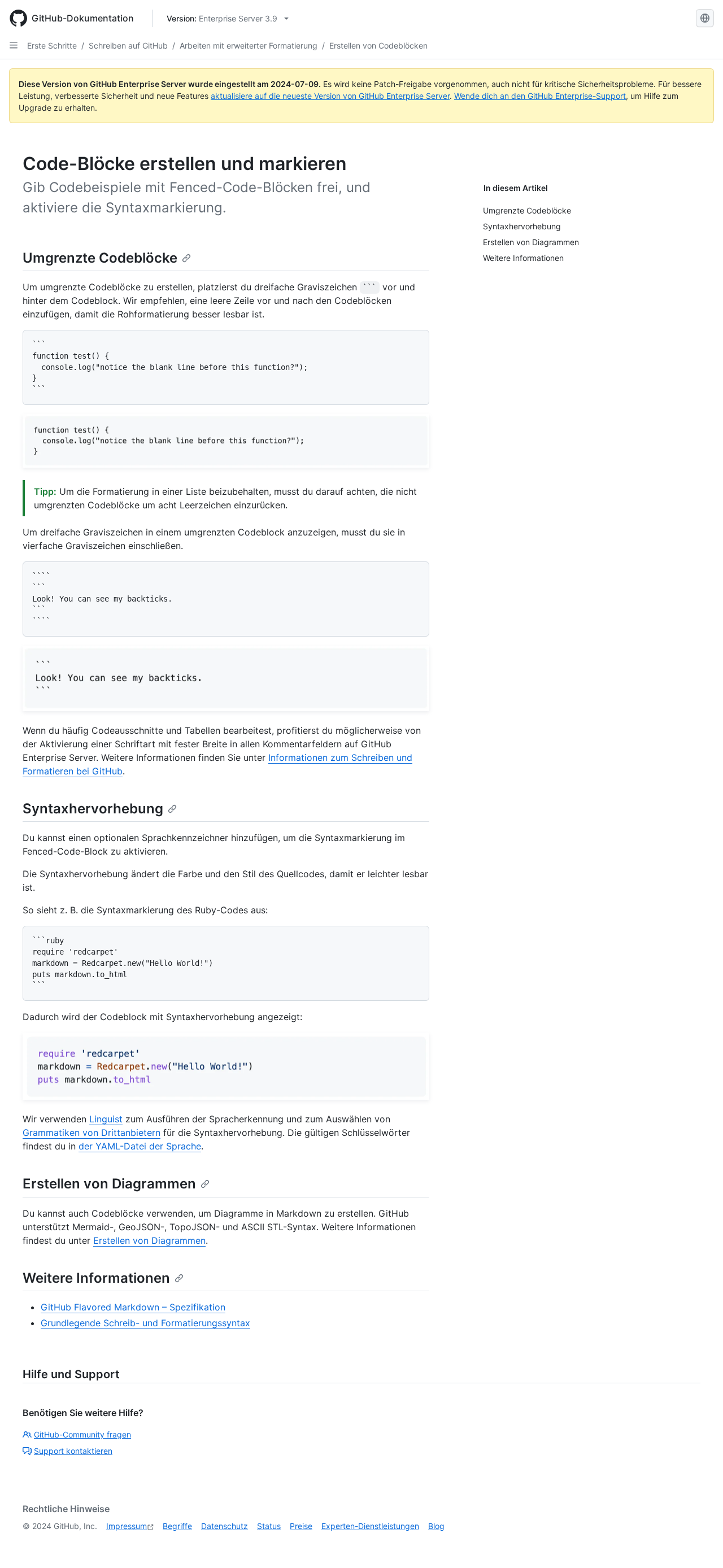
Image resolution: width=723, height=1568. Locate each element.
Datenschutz (224, 1526)
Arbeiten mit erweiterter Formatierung (248, 45)
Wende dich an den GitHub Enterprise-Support (540, 96)
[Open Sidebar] (14, 45)
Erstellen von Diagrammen (109, 1183)
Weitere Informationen (96, 1278)
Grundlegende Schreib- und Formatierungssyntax (145, 1323)
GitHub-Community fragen (82, 1434)
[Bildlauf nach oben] (698, 1543)
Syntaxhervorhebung (93, 808)
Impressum (126, 1526)
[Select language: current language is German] (705, 18)
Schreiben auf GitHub (128, 45)
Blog (436, 1526)
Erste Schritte (52, 45)
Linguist (106, 1119)
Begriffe (177, 1526)
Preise (301, 1526)
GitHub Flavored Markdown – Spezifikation (133, 1307)
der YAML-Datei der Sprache (140, 1146)
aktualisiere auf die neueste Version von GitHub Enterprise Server (330, 96)
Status (269, 1526)
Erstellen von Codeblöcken (378, 45)
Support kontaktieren (73, 1451)
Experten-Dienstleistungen (370, 1526)
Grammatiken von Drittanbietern (91, 1132)
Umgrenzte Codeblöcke (100, 258)
